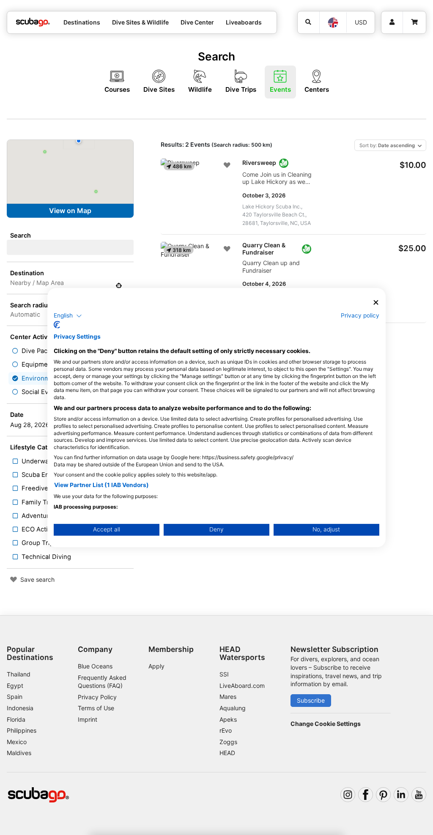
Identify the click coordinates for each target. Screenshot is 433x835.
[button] (68, 316)
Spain (14, 696)
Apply (156, 666)
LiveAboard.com (242, 685)
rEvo (225, 730)
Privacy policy (360, 315)
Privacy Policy (97, 697)
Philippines (21, 730)
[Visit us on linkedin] (401, 794)
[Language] (332, 22)
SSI (224, 674)
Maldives (19, 752)
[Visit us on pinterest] (383, 794)
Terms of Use (96, 708)
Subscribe (311, 700)
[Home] (33, 22)
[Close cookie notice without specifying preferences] (376, 302)
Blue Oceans (95, 666)
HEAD (227, 752)
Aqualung (232, 708)
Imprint (87, 719)
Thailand (18, 674)
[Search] (309, 22)
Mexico (17, 741)
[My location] (119, 286)
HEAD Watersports (242, 653)
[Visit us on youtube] (418, 794)
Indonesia (20, 708)
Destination (27, 273)
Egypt (15, 685)
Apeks (228, 719)
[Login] (392, 22)
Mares (227, 696)
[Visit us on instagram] (347, 794)
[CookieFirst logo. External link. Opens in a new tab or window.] (57, 325)
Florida (16, 719)
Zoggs (228, 741)
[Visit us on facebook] (365, 794)
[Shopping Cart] (414, 22)
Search (20, 235)
